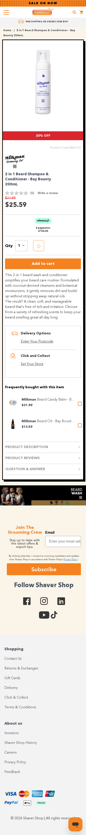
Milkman (29, 399)
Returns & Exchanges (21, 668)
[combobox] (21, 245)
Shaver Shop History (20, 743)
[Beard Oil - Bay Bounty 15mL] (12, 424)
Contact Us (13, 659)
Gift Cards (12, 678)
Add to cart (43, 264)
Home (7, 30)
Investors (11, 733)
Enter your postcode (37, 341)
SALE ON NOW (43, 3)
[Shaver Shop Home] (43, 12)
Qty (9, 246)
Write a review (48, 193)
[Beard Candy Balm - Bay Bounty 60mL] (12, 402)
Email (49, 532)
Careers (10, 752)
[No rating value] (17, 193)
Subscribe (43, 569)
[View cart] (81, 13)
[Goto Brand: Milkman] (17, 167)
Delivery (11, 688)
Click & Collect (16, 697)
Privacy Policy (15, 762)
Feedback (12, 772)
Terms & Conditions (20, 707)
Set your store (32, 364)
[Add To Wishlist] (38, 245)
